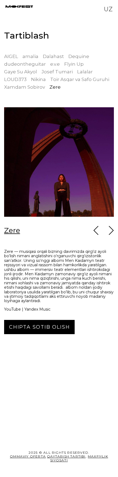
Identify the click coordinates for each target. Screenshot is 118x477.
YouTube (12, 408)
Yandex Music (37, 408)
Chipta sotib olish (39, 426)
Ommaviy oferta (28, 456)
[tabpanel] (59, 220)
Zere (12, 230)
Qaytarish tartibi (66, 456)
